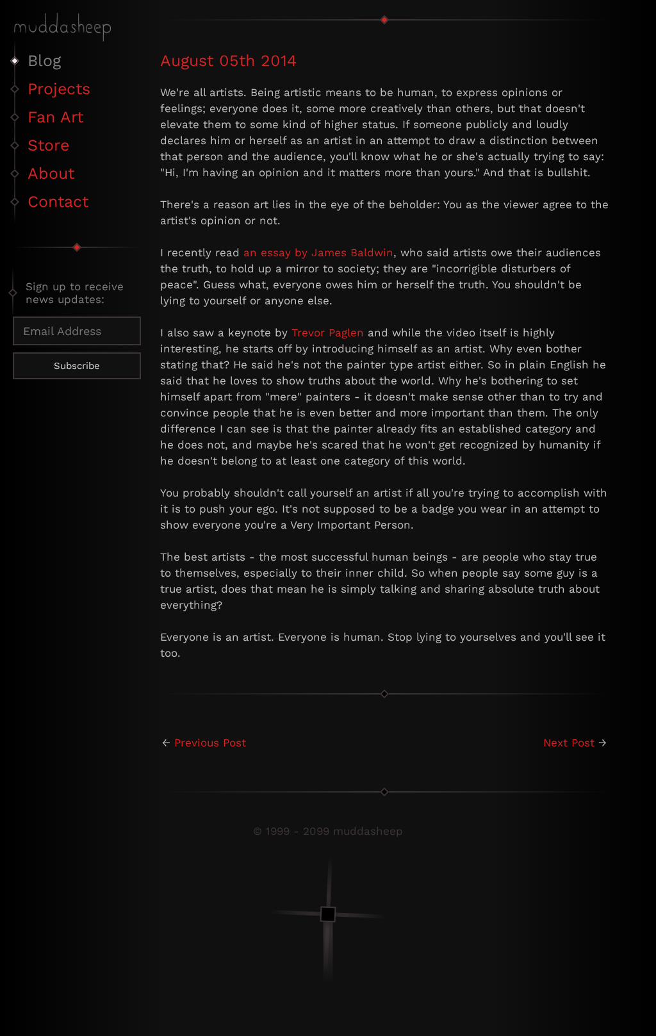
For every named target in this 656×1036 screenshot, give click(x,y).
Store (48, 145)
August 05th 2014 (228, 60)
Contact (58, 201)
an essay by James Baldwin (318, 252)
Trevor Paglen (327, 332)
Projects (59, 88)
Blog (44, 60)
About (51, 173)
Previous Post (210, 742)
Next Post (568, 742)
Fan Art (55, 117)
